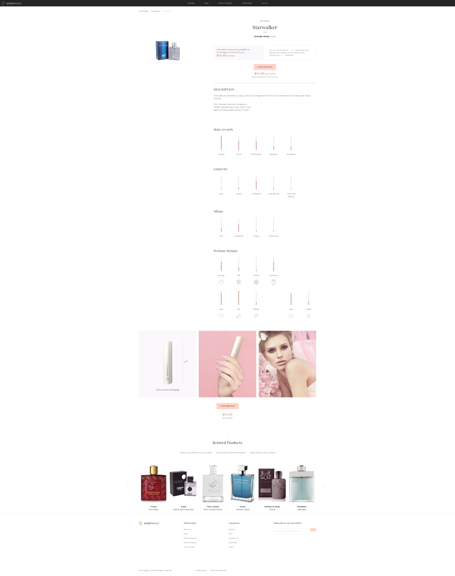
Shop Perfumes (190, 538)
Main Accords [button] (223, 129)
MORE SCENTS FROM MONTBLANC (231, 453)
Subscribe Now (227, 406)
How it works (225, 3)
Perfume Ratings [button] (226, 250)
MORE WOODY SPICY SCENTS (262, 453)
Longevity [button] (221, 169)
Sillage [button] (218, 211)
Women (191, 3)
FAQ (185, 534)
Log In (265, 3)
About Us (187, 529)
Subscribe (247, 3)
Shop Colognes (190, 542)
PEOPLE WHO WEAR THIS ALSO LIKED (196, 453)
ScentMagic (144, 11)
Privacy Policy (201, 570)
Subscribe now (264, 67)
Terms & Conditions (218, 570)
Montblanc (155, 11)
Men (206, 3)
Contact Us (233, 538)
